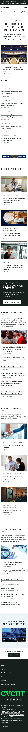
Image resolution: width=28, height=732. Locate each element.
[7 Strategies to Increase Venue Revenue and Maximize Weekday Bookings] (14, 251)
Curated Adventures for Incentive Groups (12, 581)
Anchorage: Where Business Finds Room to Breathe (12, 595)
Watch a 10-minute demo (19, 3)
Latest (16, 12)
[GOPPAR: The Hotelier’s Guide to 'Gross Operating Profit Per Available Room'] (14, 184)
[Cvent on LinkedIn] (14, 699)
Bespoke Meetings (7, 588)
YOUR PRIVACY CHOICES (16, 715)
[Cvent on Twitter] (10, 699)
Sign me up (14, 655)
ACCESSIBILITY (5, 711)
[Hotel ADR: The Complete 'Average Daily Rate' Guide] (14, 218)
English (5, 726)
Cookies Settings (7, 717)
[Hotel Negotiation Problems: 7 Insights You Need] (14, 463)
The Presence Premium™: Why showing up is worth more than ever (13, 374)
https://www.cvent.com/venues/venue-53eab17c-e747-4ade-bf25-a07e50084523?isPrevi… (14, 156)
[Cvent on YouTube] (17, 699)
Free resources (5, 677)
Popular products (6, 673)
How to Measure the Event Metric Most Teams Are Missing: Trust (12, 393)
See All (5, 83)
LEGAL (3, 709)
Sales (3, 665)
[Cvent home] (5, 7)
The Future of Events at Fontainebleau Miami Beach (10, 603)
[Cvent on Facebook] (7, 699)
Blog (3, 12)
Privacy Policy (12, 721)
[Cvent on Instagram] (20, 699)
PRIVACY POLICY (11, 709)
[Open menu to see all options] (25, 7)
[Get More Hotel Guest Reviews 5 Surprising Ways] (14, 494)
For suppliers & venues (8, 685)
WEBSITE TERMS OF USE (12, 713)
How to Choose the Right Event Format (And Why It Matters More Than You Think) (12, 383)
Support (3, 681)
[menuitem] (16, 12)
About (3, 669)
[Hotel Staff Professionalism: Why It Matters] (14, 431)
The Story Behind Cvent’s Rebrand (12, 367)
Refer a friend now (12, 302)
